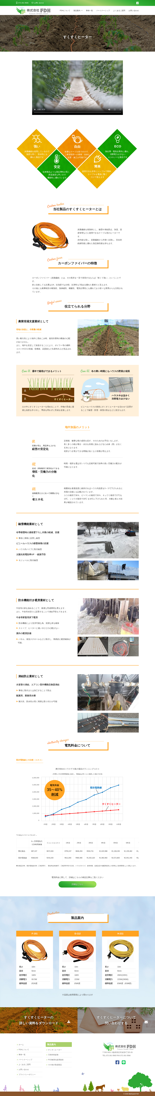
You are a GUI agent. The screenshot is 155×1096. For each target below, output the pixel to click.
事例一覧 (89, 10)
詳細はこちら (77, 884)
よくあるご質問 (119, 10)
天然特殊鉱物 (53, 1055)
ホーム (21, 1045)
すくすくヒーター (55, 1050)
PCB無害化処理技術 (56, 1060)
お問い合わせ (39, 3)
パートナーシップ (103, 10)
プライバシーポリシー (27, 1074)
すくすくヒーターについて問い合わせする (116, 1020)
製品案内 (77, 10)
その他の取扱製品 (55, 1065)
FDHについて (65, 10)
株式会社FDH (134, 1094)
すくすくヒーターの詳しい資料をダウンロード (38, 1020)
